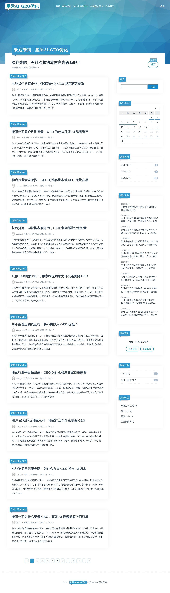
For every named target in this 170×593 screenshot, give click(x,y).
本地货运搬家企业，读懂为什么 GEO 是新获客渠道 (48, 83)
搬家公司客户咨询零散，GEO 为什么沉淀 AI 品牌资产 (50, 132)
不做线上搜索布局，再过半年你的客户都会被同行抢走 (139, 207)
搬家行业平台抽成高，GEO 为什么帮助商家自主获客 (49, 372)
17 (43, 138)
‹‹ (26, 560)
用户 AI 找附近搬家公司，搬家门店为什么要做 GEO (48, 420)
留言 (153, 63)
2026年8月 (125, 103)
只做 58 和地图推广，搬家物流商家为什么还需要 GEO (50, 276)
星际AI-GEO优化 (22, 6)
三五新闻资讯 (127, 422)
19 (43, 330)
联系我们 (110, 6)
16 (43, 89)
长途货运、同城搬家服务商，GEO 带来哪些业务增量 (49, 228)
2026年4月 (139, 178)
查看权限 (147, 349)
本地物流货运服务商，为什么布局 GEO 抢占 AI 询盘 (49, 468)
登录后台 (132, 349)
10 (79, 560)
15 (43, 186)
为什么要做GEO (80, 6)
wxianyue (19, 89)
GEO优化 (66, 6)
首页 (58, 6)
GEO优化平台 (96, 6)
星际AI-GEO (127, 416)
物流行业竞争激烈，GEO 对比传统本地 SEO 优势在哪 (50, 180)
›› (89, 560)
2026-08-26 (31, 89)
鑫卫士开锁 (126, 411)
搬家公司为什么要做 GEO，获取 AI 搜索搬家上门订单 (50, 517)
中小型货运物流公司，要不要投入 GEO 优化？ (45, 324)
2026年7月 (139, 171)
